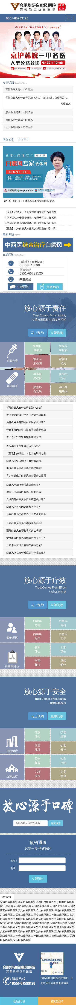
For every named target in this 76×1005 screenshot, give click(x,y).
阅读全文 (65, 103)
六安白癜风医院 (8, 931)
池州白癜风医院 (45, 931)
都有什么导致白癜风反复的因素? (24, 492)
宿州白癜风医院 (47, 927)
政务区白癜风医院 (46, 918)
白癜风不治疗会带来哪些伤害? (23, 484)
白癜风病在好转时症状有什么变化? (25, 552)
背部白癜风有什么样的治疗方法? (24, 407)
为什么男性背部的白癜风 (19, 120)
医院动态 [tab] (8, 139)
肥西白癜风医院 (8, 910)
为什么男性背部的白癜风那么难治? (25, 422)
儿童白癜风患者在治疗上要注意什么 (26, 514)
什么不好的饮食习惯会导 (19, 127)
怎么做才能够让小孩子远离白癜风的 (26, 414)
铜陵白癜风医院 (30, 923)
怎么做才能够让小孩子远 (19, 112)
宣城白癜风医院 (63, 931)
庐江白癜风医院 (30, 906)
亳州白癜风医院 (27, 931)
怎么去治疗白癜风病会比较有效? (24, 437)
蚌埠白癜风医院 (29, 927)
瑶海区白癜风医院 (46, 902)
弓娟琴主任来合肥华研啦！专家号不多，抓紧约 (30, 217)
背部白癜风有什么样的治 (19, 89)
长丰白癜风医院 (12, 906)
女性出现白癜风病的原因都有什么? (25, 537)
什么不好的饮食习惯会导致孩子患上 (26, 429)
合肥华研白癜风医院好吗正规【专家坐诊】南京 (30, 223)
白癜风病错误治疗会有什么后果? (24, 460)
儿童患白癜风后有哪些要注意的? (24, 545)
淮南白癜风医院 (66, 923)
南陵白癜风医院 (60, 914)
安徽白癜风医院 (8, 902)
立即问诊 (57, 604)
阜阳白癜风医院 (27, 902)
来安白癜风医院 (24, 935)
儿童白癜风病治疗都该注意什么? (24, 523)
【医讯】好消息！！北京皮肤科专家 (26, 453)
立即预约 (38, 878)
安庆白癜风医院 (12, 923)
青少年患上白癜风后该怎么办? (23, 446)
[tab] (38, 89)
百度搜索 (56, 823)
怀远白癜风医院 (63, 910)
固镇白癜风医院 (24, 914)
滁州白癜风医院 (65, 927)
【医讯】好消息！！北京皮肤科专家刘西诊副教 (29, 201)
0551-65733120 (16, 18)
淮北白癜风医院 (48, 923)
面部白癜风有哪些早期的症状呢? (24, 530)
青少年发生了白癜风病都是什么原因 (26, 475)
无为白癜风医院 (27, 910)
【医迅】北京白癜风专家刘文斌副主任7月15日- (30, 228)
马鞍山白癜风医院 (10, 927)
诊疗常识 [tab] (23, 139)
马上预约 (37, 332)
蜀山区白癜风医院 (26, 918)
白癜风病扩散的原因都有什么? (23, 506)
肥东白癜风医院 (66, 906)
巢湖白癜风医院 (48, 906)
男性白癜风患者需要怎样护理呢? (24, 468)
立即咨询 (57, 332)
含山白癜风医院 (45, 910)
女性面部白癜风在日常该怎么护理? (25, 499)
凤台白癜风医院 (42, 914)
